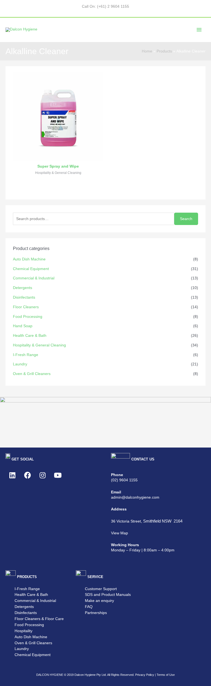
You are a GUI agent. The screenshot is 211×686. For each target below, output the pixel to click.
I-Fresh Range (25, 355)
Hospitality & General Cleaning (39, 345)
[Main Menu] (199, 30)
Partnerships (96, 613)
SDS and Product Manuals (108, 595)
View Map (119, 533)
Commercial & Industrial (33, 278)
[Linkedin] (12, 475)
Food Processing (27, 317)
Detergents (22, 288)
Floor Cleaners (26, 307)
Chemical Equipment (31, 269)
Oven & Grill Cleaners (32, 374)
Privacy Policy (144, 674)
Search (186, 219)
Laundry (20, 364)
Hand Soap (22, 326)
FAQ (89, 607)
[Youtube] (58, 475)
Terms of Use (166, 674)
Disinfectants (24, 297)
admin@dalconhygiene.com (135, 497)
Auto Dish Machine (29, 259)
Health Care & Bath (29, 336)
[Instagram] (42, 475)
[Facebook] (27, 475)
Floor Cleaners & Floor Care (39, 619)
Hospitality (23, 631)
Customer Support (101, 589)
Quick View (58, 156)
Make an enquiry (99, 601)
